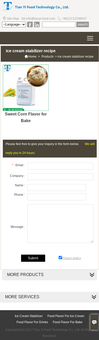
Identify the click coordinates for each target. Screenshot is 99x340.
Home (30, 56)
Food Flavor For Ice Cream (65, 316)
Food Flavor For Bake (67, 322)
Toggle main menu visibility (90, 38)
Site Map (13, 18)
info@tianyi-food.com (40, 18)
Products (47, 56)
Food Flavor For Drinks (32, 322)
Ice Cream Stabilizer (29, 316)
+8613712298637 (74, 18)
